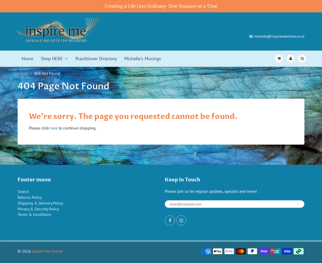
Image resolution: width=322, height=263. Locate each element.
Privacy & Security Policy (38, 208)
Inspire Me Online (47, 251)
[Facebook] (170, 220)
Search (23, 191)
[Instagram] (181, 220)
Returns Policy (30, 197)
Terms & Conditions (34, 214)
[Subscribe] (298, 204)
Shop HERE (52, 58)
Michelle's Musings (142, 58)
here (54, 127)
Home (27, 58)
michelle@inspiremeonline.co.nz (279, 36)
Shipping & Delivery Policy (40, 203)
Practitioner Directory (96, 58)
